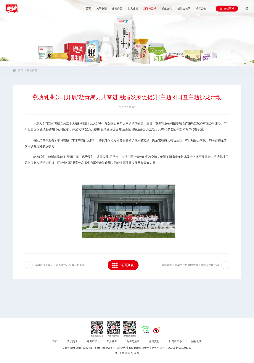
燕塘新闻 (32, 70)
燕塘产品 (117, 8)
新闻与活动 (149, 8)
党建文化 (167, 8)
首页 (88, 8)
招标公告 (201, 8)
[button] (122, 61)
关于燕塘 (101, 8)
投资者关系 (183, 8)
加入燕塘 (133, 8)
